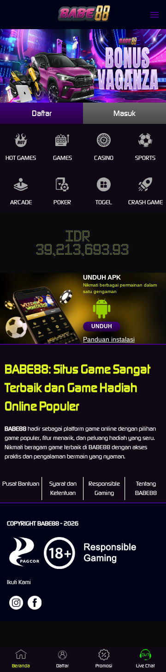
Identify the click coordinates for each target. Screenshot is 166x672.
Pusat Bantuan (20, 484)
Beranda (21, 666)
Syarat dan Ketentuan (63, 488)
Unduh (101, 326)
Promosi (103, 666)
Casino (103, 158)
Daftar (42, 113)
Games (62, 158)
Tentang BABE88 (146, 488)
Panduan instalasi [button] (109, 339)
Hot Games (21, 158)
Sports (145, 158)
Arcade (21, 202)
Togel (103, 202)
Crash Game (145, 202)
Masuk (124, 113)
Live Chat (145, 666)
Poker (62, 202)
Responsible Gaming (104, 488)
